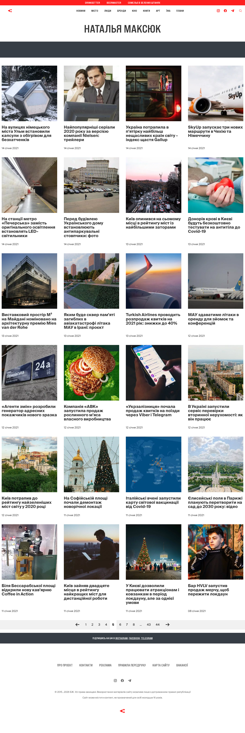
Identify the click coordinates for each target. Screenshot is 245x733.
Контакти (85, 665)
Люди (107, 10)
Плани (180, 10)
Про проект (65, 665)
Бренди (121, 10)
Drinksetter (92, 2)
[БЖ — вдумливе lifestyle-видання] (25, 11)
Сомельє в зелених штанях (144, 2)
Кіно (134, 10)
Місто (94, 10)
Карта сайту (161, 665)
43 (149, 624)
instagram (121, 638)
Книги (146, 10)
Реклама (105, 665)
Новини (80, 10)
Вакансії (182, 665)
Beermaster (114, 2)
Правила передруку (132, 665)
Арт (158, 10)
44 (158, 624)
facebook (134, 638)
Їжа (168, 10)
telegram (147, 638)
